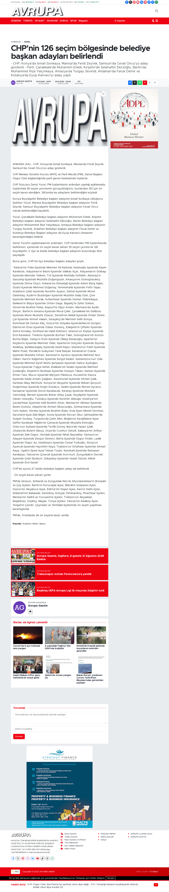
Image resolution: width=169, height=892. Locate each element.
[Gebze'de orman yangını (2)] (59, 664)
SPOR (73, 21)
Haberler (16, 42)
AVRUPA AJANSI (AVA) (141, 834)
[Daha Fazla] (145, 83)
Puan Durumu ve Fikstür (75, 840)
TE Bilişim (153, 872)
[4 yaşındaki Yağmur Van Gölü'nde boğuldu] (59, 635)
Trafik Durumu (70, 837)
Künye (104, 840)
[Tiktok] (42, 858)
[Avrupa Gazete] (37, 11)
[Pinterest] (23, 858)
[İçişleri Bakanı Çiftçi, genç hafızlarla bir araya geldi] (28, 664)
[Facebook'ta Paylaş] (130, 83)
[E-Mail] (30, 612)
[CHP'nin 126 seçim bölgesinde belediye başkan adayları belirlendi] (59, 117)
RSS (17, 872)
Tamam (111, 878)
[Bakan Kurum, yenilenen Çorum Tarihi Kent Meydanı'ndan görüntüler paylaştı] (91, 664)
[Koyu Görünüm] (153, 21)
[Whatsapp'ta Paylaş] (139, 83)
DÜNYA (64, 21)
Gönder (19, 736)
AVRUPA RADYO (138, 837)
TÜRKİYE (28, 21)
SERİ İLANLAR (107, 837)
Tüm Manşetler (71, 843)
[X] (18, 858)
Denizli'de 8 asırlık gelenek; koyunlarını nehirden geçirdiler (91, 648)
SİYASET (40, 21)
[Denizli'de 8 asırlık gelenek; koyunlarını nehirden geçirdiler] (91, 635)
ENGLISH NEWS (108, 834)
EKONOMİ (52, 21)
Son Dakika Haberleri (73, 846)
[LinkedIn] (32, 858)
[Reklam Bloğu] (60, 787)
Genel (27, 42)
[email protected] (42, 852)
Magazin (83, 21)
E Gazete (120, 21)
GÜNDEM (16, 21)
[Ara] (156, 11)
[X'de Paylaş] (134, 83)
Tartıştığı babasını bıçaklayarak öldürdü (117, 884)
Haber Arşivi (69, 849)
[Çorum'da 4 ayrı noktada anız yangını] (28, 635)
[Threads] (47, 858)
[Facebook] (13, 858)
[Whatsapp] (52, 858)
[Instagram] (28, 858)
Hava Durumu (70, 834)
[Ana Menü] (157, 21)
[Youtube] (37, 858)
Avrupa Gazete (38, 605)
